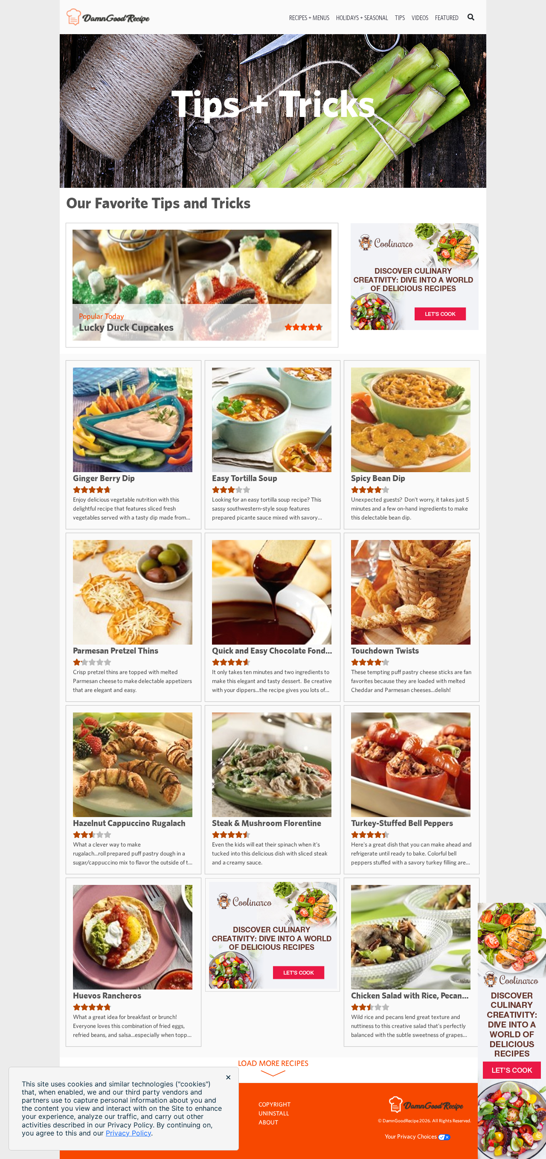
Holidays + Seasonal (362, 18)
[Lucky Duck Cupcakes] (202, 285)
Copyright (274, 1104)
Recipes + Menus (309, 18)
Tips (400, 18)
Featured (447, 18)
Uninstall (273, 1113)
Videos (420, 18)
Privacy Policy (128, 1133)
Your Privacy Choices (411, 1136)
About (268, 1122)
